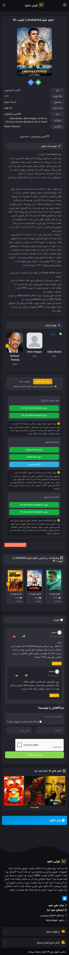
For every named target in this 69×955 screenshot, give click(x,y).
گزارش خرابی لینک (14, 544)
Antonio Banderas (24, 122)
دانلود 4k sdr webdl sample (34, 415)
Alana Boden (16, 118)
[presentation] (7, 346)
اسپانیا (7, 102)
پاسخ (55, 663)
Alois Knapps (30, 118)
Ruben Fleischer (12, 126)
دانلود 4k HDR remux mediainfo (34, 505)
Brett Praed (41, 122)
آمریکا (13, 102)
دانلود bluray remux (34, 449)
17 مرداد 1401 (56, 636)
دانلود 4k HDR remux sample (34, 408)
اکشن (17, 90)
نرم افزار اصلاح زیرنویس (52, 915)
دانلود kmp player (55, 920)
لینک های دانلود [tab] (42, 381)
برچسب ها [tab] (25, 381)
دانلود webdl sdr (34, 457)
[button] (37, 807)
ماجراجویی (9, 90)
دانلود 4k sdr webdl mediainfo (34, 512)
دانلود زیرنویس (34, 464)
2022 (6, 96)
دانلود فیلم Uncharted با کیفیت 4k (33, 20)
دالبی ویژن (15, 272)
